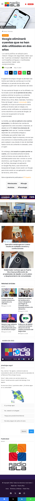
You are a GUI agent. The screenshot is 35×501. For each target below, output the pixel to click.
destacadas (13, 183)
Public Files (26, 488)
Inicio (7, 488)
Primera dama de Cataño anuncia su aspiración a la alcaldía (8, 301)
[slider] (8, 359)
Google (24, 183)
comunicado (23, 102)
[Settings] (28, 359)
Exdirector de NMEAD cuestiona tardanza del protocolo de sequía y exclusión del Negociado (25, 327)
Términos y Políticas (15, 488)
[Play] (2, 359)
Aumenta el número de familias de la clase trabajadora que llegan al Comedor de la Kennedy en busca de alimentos (25, 304)
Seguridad (17, 207)
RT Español (7, 67)
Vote (31, 431)
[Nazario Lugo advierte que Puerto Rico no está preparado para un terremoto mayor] (9, 318)
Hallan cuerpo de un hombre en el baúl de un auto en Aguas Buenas (17, 213)
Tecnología (23, 187)
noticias (11, 187)
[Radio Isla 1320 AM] (12, 3)
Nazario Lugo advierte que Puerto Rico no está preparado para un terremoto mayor (9, 326)
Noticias (10, 31)
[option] (17, 212)
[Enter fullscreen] (32, 359)
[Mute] (19, 359)
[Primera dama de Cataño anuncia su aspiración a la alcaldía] (9, 292)
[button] (18, 397)
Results (24, 431)
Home (5, 31)
